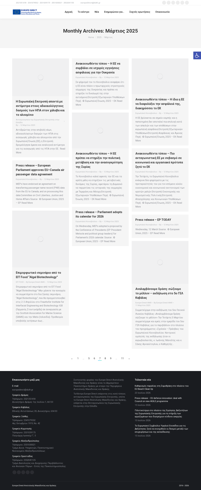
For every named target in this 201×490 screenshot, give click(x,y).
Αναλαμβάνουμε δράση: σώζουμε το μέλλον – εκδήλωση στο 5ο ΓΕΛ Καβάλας (159, 293)
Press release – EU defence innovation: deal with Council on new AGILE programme (158, 400)
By (17, 125)
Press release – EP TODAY (153, 219)
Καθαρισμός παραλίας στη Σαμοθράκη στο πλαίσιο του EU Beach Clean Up (162, 387)
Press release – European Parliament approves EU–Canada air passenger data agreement (40, 170)
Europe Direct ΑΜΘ (143, 303)
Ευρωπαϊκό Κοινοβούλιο (86, 77)
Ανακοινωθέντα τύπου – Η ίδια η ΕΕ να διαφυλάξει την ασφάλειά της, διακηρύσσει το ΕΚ (159, 104)
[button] (197, 55)
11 (122, 358)
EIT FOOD (20, 282)
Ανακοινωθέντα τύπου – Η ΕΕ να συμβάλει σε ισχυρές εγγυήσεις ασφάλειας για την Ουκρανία (98, 68)
